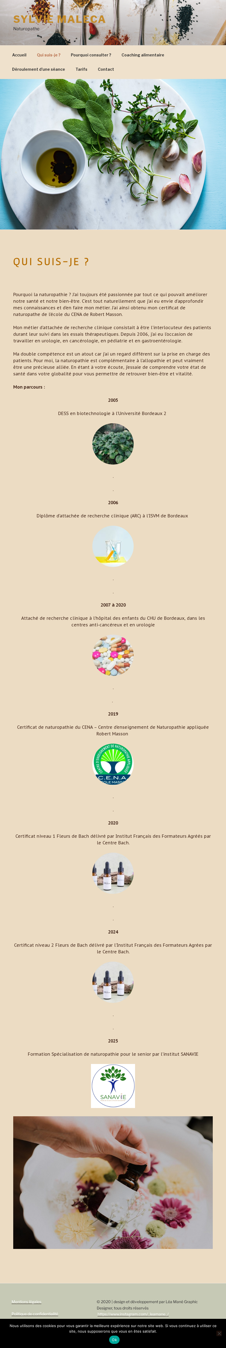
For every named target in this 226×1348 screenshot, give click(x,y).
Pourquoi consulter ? (91, 55)
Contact (106, 69)
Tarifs (81, 69)
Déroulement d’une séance (38, 69)
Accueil (19, 55)
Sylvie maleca (59, 19)
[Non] (219, 1333)
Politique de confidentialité (35, 1313)
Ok (114, 1340)
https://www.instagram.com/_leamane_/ (133, 1314)
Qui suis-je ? (48, 55)
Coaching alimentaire (143, 55)
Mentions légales (26, 1301)
